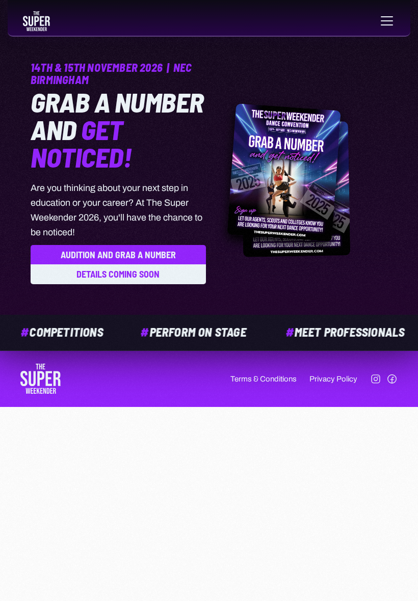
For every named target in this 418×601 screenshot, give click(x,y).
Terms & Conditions (263, 379)
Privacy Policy (333, 379)
